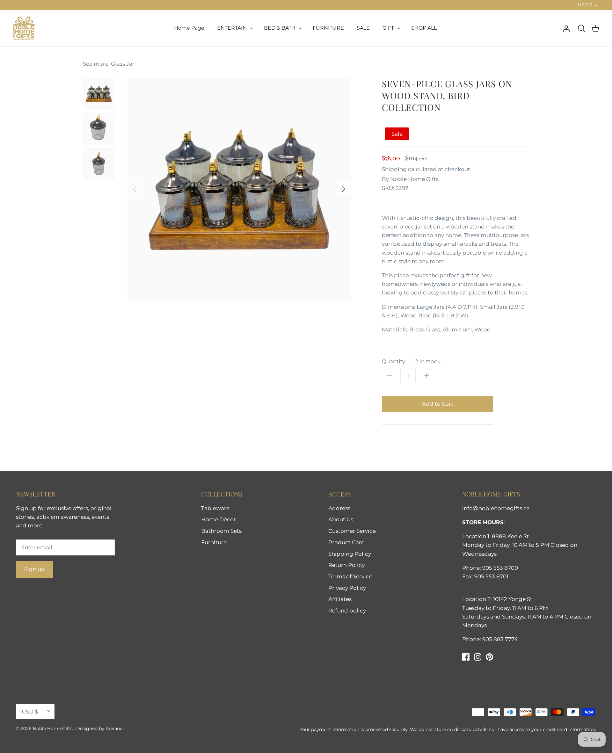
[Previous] (134, 189)
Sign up (34, 569)
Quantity (411, 361)
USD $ (585, 4)
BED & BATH (279, 28)
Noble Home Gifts (414, 179)
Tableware (215, 508)
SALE (363, 28)
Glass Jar (123, 64)
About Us (340, 519)
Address (339, 508)
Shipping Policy (349, 554)
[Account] (566, 28)
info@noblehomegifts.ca (496, 508)
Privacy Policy (347, 588)
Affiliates (340, 599)
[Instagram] (477, 657)
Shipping (394, 169)
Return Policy (346, 565)
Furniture (214, 542)
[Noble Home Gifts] (24, 28)
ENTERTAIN (232, 28)
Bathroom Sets (221, 531)
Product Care (346, 542)
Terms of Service (350, 576)
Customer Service (352, 531)
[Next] (344, 189)
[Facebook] (466, 657)
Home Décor (218, 519)
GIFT (388, 28)
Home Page (189, 28)
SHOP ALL (424, 28)
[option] (239, 189)
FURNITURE (328, 28)
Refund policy (347, 610)
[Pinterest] (489, 657)
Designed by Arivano (99, 728)
